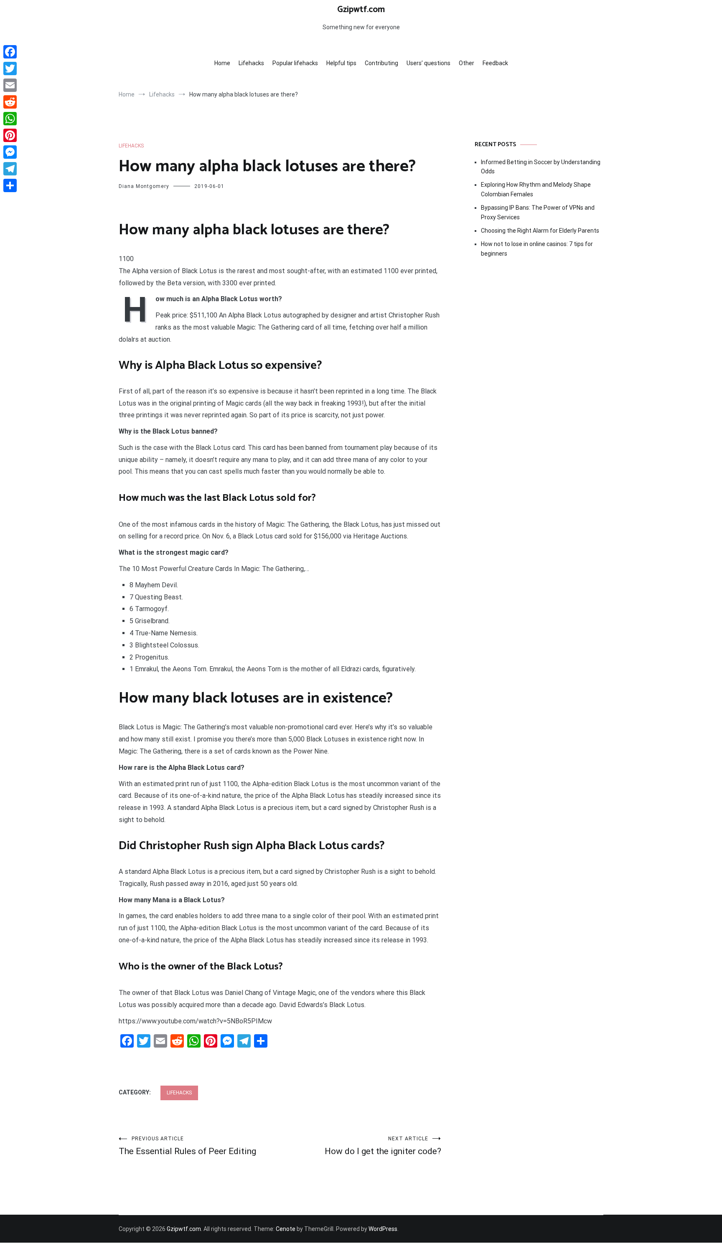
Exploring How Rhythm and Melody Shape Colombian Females (536, 189)
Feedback (495, 63)
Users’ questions (428, 63)
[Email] (10, 85)
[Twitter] (10, 68)
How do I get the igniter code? (383, 1146)
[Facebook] (10, 51)
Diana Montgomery (144, 186)
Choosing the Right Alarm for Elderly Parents (540, 230)
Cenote (285, 1229)
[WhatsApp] (10, 118)
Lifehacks (251, 63)
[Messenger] (10, 152)
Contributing (381, 63)
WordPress (383, 1229)
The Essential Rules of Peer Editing (187, 1146)
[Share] (10, 185)
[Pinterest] (10, 135)
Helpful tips (341, 63)
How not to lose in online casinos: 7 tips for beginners (537, 248)
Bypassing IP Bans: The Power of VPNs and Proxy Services (538, 212)
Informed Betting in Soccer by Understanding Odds (540, 167)
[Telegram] (10, 168)
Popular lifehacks (295, 63)
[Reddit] (10, 102)
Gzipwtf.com (361, 10)
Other (466, 63)
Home (222, 63)
